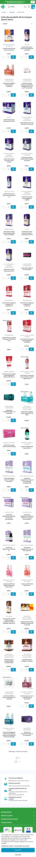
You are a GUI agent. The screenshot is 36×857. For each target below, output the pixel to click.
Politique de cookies (7, 846)
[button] (25, 7)
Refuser (18, 855)
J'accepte (18, 850)
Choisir (18, 24)
